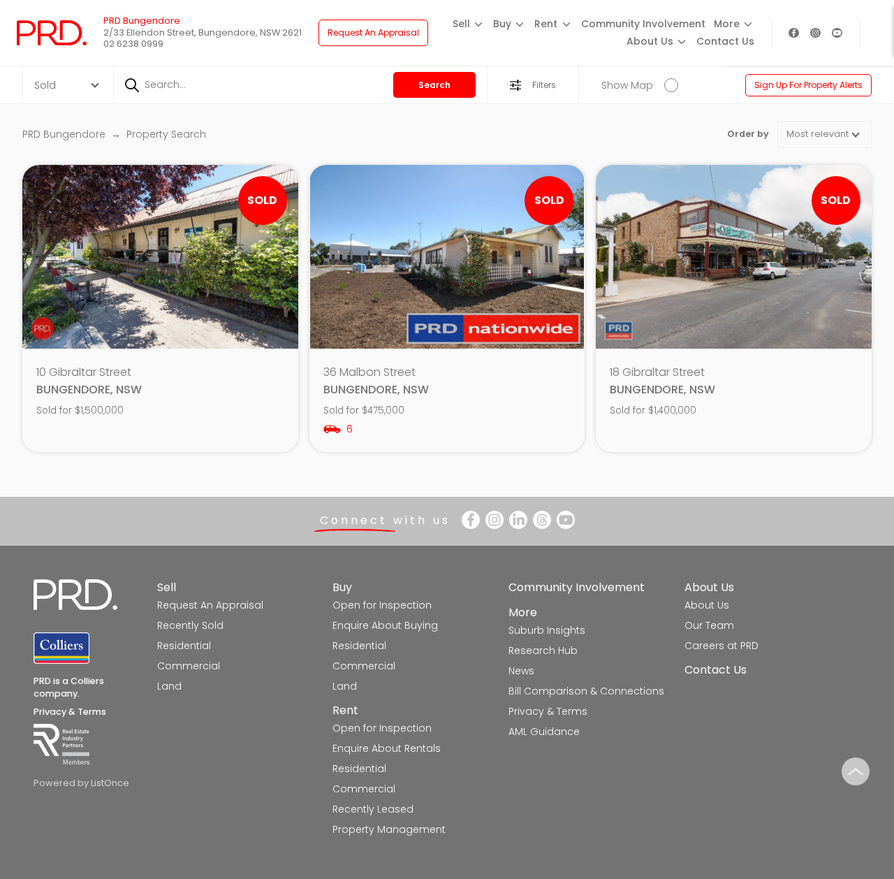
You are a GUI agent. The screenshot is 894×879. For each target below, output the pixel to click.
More (522, 612)
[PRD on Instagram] (815, 33)
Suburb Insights (546, 630)
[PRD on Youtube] (837, 33)
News (521, 671)
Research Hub (543, 651)
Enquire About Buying (385, 625)
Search (434, 85)
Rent (345, 710)
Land (169, 686)
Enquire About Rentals (386, 748)
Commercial (188, 666)
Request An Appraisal (373, 32)
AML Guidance (544, 732)
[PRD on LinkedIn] (518, 520)
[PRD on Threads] (542, 520)
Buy (342, 587)
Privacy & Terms (70, 712)
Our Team (709, 625)
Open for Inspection (382, 605)
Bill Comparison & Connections (586, 691)
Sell (166, 587)
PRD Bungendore (65, 134)
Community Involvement (643, 24)
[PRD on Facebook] (794, 33)
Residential (184, 646)
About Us (709, 587)
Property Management (389, 829)
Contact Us (725, 41)
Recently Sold (190, 625)
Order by (748, 134)
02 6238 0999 (133, 44)
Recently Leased (372, 809)
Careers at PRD (721, 646)
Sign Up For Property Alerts (808, 85)
